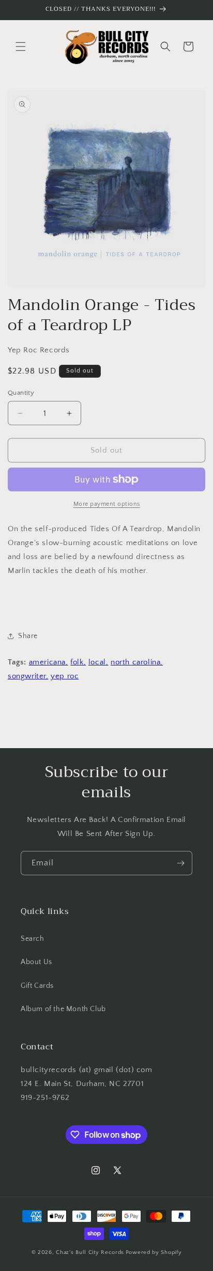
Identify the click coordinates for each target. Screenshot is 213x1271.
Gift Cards (37, 986)
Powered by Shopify (154, 1252)
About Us (36, 962)
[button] (20, 46)
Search (32, 939)
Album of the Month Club (63, 1009)
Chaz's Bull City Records (90, 1252)
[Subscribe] (180, 863)
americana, (48, 662)
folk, (78, 662)
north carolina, (137, 662)
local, (98, 662)
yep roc (65, 676)
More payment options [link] (106, 504)
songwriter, (28, 676)
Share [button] (28, 636)
